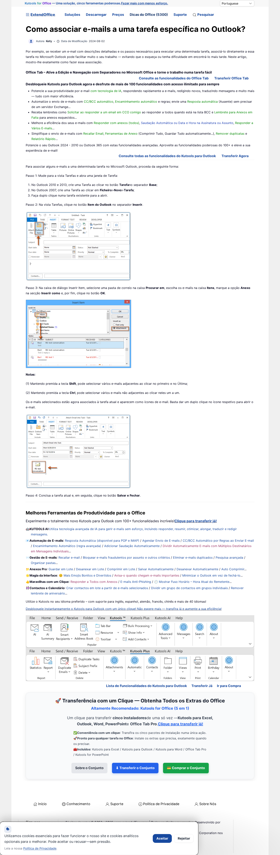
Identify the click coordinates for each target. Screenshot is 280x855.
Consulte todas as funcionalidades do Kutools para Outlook (167, 156)
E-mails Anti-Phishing (135, 582)
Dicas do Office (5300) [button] (149, 15)
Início (42, 787)
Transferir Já (201, 669)
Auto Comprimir (232, 569)
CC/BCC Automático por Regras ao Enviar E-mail (218, 540)
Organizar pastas (43, 563)
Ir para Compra (229, 669)
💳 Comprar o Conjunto (186, 751)
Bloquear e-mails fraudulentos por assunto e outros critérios (126, 557)
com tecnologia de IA (105, 91)
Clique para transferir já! (195, 521)
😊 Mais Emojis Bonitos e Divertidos (85, 575)
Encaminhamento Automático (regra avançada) (67, 546)
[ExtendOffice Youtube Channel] (46, 815)
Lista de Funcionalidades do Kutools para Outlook (146, 669)
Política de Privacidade (161, 787)
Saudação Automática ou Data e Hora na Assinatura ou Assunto (187, 123)
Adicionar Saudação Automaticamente (132, 546)
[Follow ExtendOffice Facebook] (29, 815)
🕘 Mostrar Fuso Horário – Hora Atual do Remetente (191, 582)
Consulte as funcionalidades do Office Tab (174, 78)
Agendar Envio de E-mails (161, 540)
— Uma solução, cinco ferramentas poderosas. (96, 3)
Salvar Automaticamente (156, 569)
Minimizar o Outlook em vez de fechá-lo (211, 575)
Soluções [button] (72, 15)
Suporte (180, 15)
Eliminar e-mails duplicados (193, 557)
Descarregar (96, 15)
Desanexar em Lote (90, 569)
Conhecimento (78, 787)
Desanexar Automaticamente (197, 569)
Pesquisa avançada (229, 557)
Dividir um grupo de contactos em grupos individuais (189, 588)
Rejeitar (184, 838)
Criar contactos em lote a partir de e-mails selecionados (107, 588)
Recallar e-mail (69, 557)
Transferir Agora (235, 156)
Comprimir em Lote (121, 569)
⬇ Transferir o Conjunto (135, 751)
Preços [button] (118, 15)
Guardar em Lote (61, 569)
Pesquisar (205, 15)
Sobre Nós (207, 787)
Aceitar (162, 838)
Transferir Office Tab (231, 78)
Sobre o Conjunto (89, 751)
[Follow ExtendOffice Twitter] (37, 815)
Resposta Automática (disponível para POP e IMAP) (102, 540)
